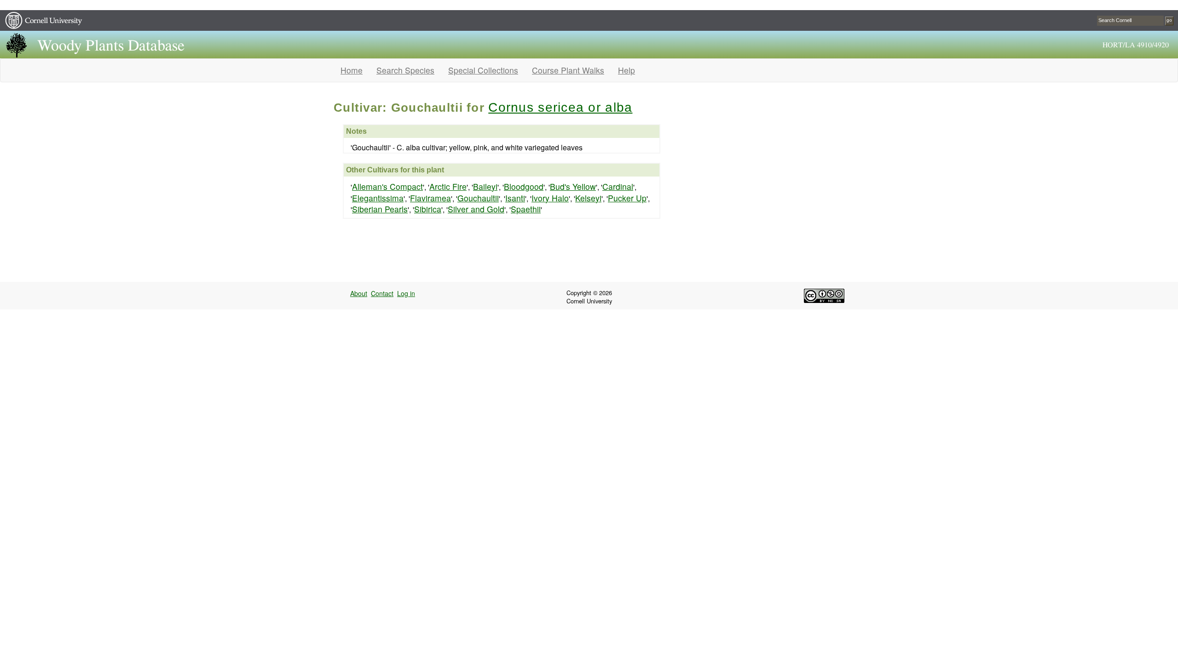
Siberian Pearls (380, 209)
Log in (406, 293)
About (358, 293)
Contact (382, 293)
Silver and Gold (476, 209)
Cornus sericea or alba (560, 107)
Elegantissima (378, 198)
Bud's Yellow (573, 186)
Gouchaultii (478, 198)
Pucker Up (627, 198)
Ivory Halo (550, 198)
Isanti (515, 198)
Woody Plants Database (111, 46)
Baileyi (485, 186)
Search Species (405, 70)
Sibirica (427, 209)
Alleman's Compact (387, 186)
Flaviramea (430, 198)
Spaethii (526, 209)
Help (626, 70)
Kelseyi (588, 198)
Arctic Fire (448, 186)
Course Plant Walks (568, 70)
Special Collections (483, 70)
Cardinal (617, 186)
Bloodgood (523, 186)
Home (352, 70)
